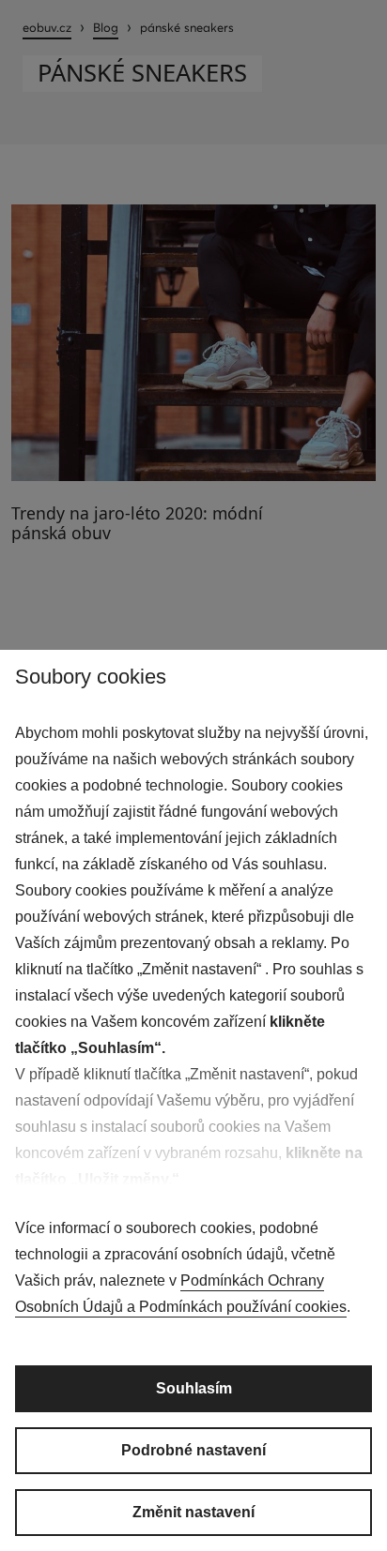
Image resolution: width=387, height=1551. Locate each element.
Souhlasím (194, 1388)
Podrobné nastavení (193, 1450)
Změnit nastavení (193, 1512)
